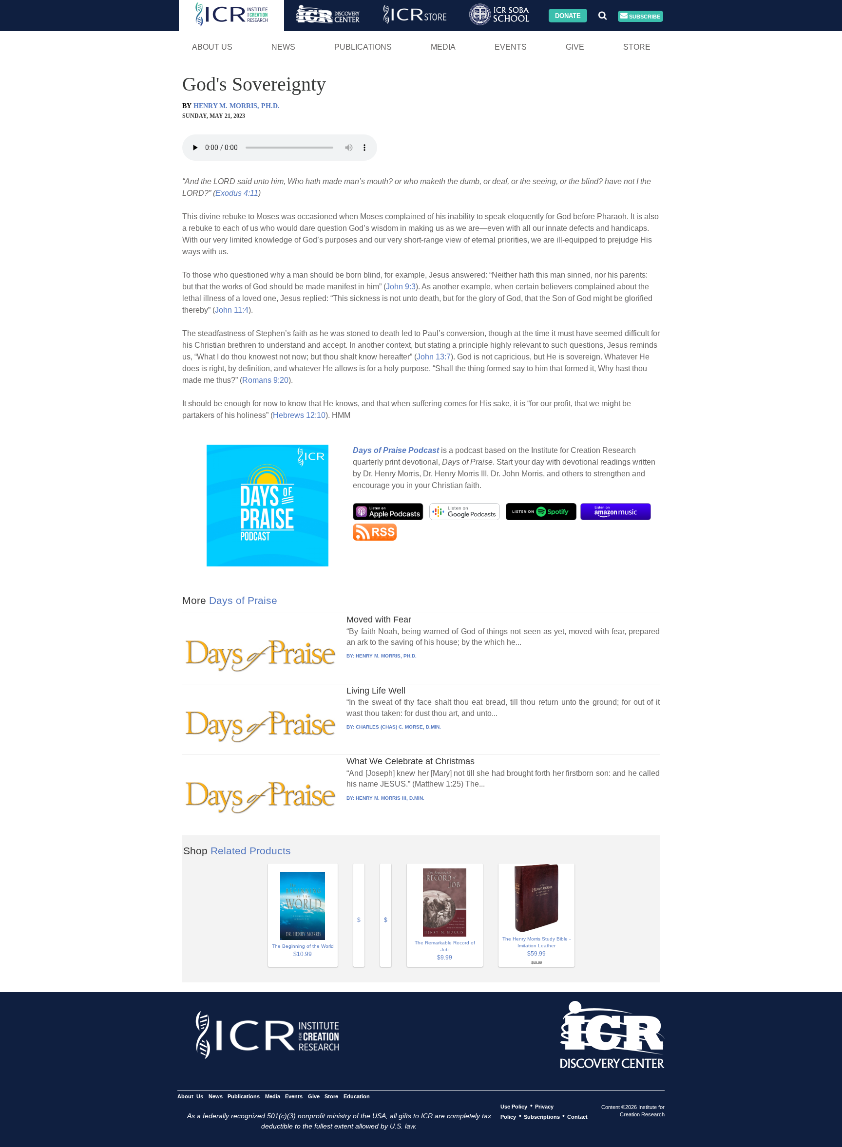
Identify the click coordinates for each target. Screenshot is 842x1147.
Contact (577, 1116)
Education (356, 1096)
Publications (363, 47)
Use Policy (513, 1106)
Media (443, 47)
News (283, 47)
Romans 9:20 (265, 380)
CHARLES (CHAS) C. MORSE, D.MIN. (398, 727)
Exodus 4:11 (236, 193)
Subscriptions (542, 1116)
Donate (568, 15)
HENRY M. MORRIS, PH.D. (236, 106)
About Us (212, 47)
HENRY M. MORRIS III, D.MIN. (390, 798)
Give (575, 47)
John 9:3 (401, 286)
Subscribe (644, 16)
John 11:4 (232, 310)
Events (511, 47)
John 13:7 (434, 357)
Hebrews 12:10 (299, 415)
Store (637, 47)
